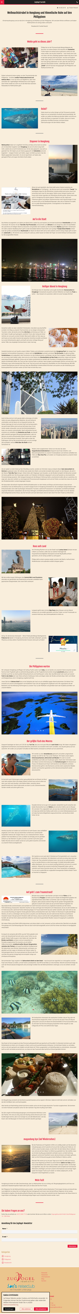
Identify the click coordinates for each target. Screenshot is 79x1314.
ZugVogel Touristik (39, 2)
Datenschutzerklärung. (11, 1305)
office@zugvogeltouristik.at (54, 1307)
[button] (1, 2)
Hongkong (7, 1256)
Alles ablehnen (26, 1309)
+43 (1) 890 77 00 (21, 1214)
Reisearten (44, 1275)
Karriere (43, 1281)
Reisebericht (8, 1262)
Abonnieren (72, 1246)
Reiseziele (44, 1273)
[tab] (39, 277)
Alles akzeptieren (41, 1309)
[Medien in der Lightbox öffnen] (20, 57)
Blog (42, 1279)
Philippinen (7, 1259)
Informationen (45, 1277)
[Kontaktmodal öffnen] (76, 2)
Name (4, 1228)
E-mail (4, 1236)
